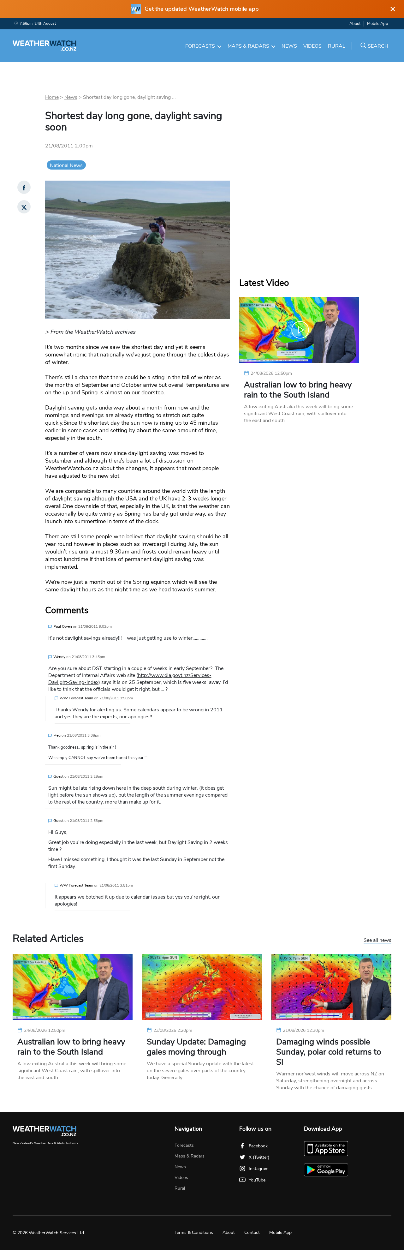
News (289, 46)
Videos (312, 46)
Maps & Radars (248, 46)
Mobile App (377, 24)
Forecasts (200, 46)
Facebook (258, 1146)
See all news (377, 940)
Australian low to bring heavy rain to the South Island (298, 390)
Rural (336, 46)
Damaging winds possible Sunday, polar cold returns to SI (328, 1052)
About (354, 24)
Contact (252, 1232)
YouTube (257, 1180)
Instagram (259, 1169)
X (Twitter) (259, 1157)
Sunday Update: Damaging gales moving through (196, 1047)
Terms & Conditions (194, 1232)
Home (52, 97)
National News (66, 165)
